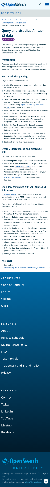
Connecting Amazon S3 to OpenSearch (14, 22)
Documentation (10, 13)
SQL (8, 107)
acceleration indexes (23, 166)
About (5, 331)
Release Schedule (12, 338)
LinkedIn (7, 411)
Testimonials (9, 358)
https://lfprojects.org (33, 482)
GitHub (6, 299)
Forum (5, 292)
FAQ (4, 352)
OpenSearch (14, 5)
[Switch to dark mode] (40, 4)
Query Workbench (9, 194)
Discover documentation (14, 177)
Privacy (6, 372)
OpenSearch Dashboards (9, 20)
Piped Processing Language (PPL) (34, 105)
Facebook (7, 432)
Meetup (6, 425)
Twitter (6, 404)
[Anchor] (16, 59)
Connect (6, 397)
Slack (4, 306)
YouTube (7, 418)
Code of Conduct (12, 285)
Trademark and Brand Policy (20, 365)
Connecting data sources (27, 20)
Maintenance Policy (14, 345)
